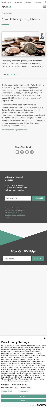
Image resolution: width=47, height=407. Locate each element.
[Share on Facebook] (14, 75)
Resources (18, 2)
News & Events (6, 2)
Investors (38, 2)
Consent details (6, 391)
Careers (28, 2)
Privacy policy (23, 391)
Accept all (23, 396)
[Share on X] (11, 75)
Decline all (23, 401)
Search (37, 259)
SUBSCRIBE (39, 198)
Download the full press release (14, 130)
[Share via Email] (17, 75)
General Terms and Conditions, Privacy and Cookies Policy (15, 215)
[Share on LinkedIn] (8, 75)
